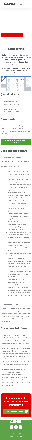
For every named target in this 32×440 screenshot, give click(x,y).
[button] (16, 142)
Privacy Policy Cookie (16, 436)
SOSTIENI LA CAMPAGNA (14, 411)
